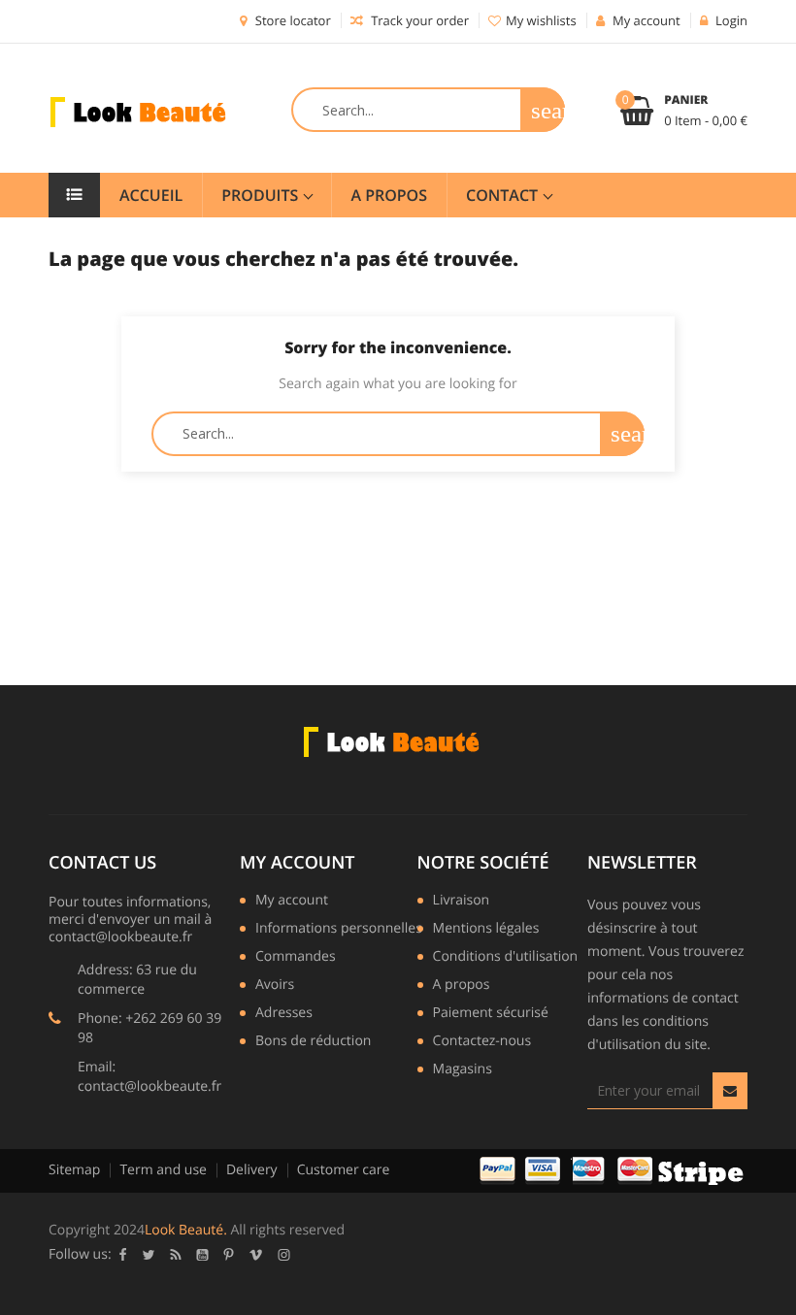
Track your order (418, 20)
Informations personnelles (338, 929)
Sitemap (74, 1170)
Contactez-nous (482, 1042)
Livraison (461, 901)
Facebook (123, 1255)
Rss (176, 1255)
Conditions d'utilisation (506, 958)
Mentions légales (486, 929)
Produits (261, 195)
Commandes (295, 958)
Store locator (290, 20)
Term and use (163, 1170)
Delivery (252, 1170)
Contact (504, 195)
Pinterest (229, 1255)
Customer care (343, 1170)
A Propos (388, 195)
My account (297, 862)
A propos (461, 986)
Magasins (462, 1070)
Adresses (284, 1014)
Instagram (284, 1255)
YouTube (203, 1255)
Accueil (150, 195)
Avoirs (274, 986)
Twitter (149, 1255)
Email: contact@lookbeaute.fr (149, 1077)
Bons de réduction (313, 1042)
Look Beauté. (186, 1230)
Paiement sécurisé (490, 1014)
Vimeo (256, 1255)
